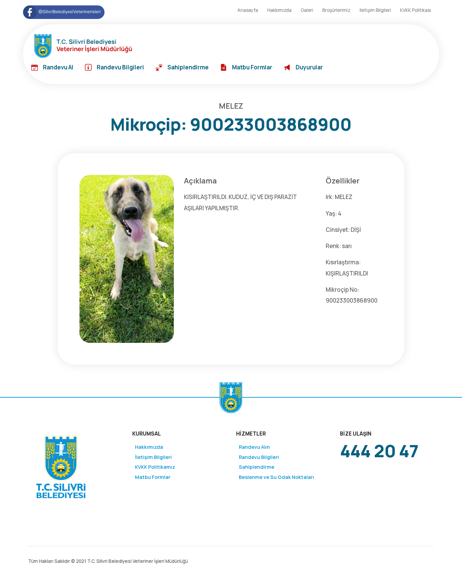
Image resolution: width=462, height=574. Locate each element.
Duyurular (309, 67)
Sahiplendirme (188, 67)
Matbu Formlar (252, 67)
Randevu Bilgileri (120, 67)
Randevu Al (58, 67)
